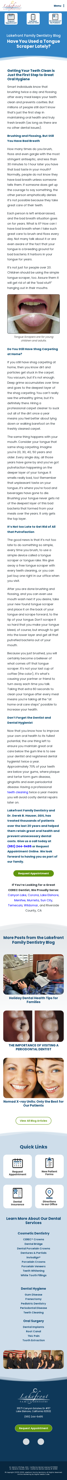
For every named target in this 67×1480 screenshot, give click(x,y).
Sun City (46, 900)
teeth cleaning (17, 792)
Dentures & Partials (34, 1253)
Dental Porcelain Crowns (33, 1248)
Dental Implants (33, 1327)
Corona (33, 895)
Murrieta (33, 900)
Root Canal (33, 1331)
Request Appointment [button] (33, 873)
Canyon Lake (17, 895)
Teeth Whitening (33, 1271)
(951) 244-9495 (19, 846)
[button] (26, 1441)
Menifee (20, 900)
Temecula (15, 905)
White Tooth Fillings (34, 1275)
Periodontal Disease (33, 1308)
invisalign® (33, 1257)
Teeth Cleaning (33, 1312)
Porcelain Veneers (33, 1266)
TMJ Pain (34, 1336)
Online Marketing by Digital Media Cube (33, 1474)
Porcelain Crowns (33, 1262)
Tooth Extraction (33, 1340)
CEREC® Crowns (33, 1239)
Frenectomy (33, 1299)
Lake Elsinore (49, 895)
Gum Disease (33, 1295)
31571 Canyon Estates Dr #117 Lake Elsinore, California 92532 (33, 1410)
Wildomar (31, 905)
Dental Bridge (34, 1244)
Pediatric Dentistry (33, 1303)
